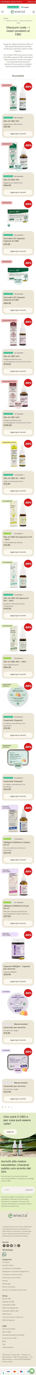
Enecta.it (7, 1355)
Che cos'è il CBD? (8, 1329)
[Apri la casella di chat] (31, 1371)
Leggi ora (10, 1132)
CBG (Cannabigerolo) (10, 1308)
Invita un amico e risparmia (12, 1317)
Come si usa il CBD (9, 1338)
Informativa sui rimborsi (11, 1278)
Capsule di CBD (8, 1302)
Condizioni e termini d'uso (12, 1274)
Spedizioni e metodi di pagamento (15, 1271)
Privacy (5, 1281)
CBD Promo (6, 1314)
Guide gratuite (7, 1347)
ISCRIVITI (29, 1190)
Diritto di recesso (8, 1287)
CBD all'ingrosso (8, 1320)
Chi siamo (6, 1262)
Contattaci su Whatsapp (11, 1268)
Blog (4, 1341)
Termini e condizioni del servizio (14, 1290)
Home (5, 18)
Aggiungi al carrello (18, 134)
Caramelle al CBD (8, 1305)
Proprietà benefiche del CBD (13, 1335)
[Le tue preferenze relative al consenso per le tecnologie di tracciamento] (3, 1373)
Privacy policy (7, 1362)
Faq (3, 1344)
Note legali (6, 1284)
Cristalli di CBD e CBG (10, 1311)
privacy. (16, 1206)
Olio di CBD (6, 1299)
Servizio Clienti (7, 1265)
